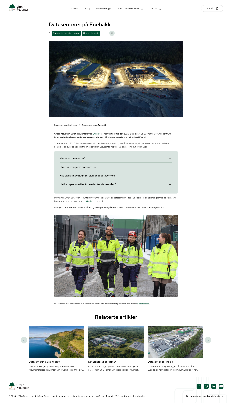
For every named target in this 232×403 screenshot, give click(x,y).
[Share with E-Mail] (112, 33)
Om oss (153, 8)
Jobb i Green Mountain (128, 8)
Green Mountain (91, 33)
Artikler (74, 8)
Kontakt (210, 8)
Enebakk (97, 134)
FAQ (87, 8)
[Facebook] (199, 386)
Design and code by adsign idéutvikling (204, 396)
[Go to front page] (19, 8)
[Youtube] (206, 386)
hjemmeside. (143, 303)
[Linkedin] (213, 386)
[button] (24, 340)
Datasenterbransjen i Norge (66, 33)
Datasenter (101, 8)
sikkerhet (88, 201)
